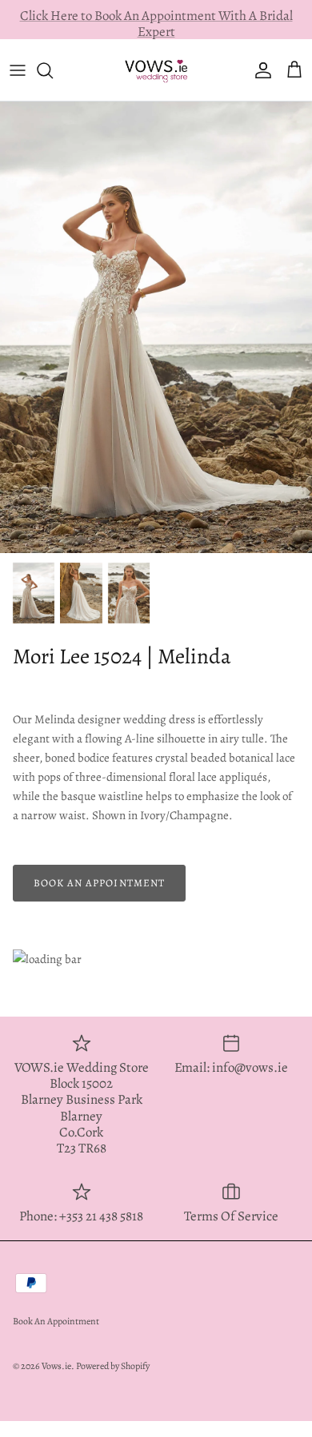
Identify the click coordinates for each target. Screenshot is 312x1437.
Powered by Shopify (113, 1365)
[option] (156, 327)
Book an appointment (99, 883)
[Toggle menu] (17, 70)
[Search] (52, 70)
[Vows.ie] (156, 69)
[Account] (259, 70)
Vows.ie (56, 1365)
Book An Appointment (56, 1321)
